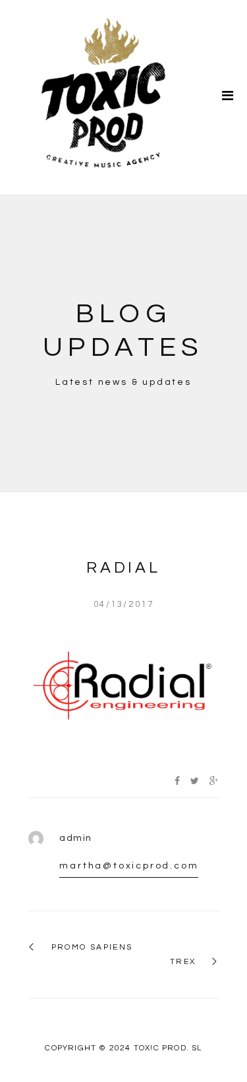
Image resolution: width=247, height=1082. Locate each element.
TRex (183, 961)
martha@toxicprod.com (128, 865)
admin (75, 838)
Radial (123, 567)
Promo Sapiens (92, 947)
